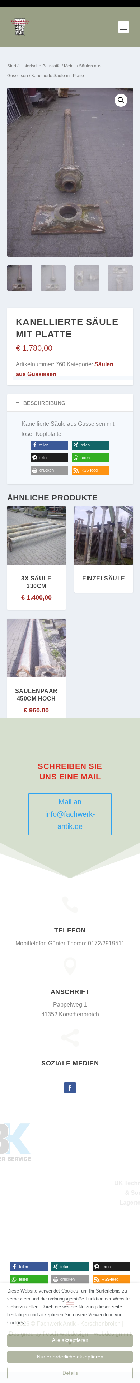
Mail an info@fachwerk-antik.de (70, 814)
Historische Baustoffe (40, 66)
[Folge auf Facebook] (70, 1087)
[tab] (70, 403)
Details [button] (70, 1373)
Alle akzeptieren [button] (70, 1340)
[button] (121, 100)
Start (11, 66)
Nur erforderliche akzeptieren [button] (70, 1357)
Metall (70, 66)
